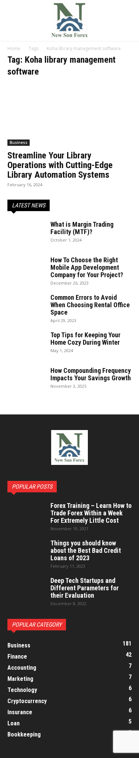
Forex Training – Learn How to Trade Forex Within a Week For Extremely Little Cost (91, 513)
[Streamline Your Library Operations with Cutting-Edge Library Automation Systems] (69, 115)
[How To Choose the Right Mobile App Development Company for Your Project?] (25, 269)
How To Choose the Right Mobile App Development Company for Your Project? (86, 267)
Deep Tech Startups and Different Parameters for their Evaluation (84, 588)
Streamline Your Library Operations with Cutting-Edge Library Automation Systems (60, 165)
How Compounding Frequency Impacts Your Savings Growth (90, 374)
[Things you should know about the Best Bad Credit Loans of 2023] (25, 552)
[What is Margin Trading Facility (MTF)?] (25, 234)
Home (13, 48)
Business (18, 142)
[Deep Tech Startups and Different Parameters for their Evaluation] (25, 590)
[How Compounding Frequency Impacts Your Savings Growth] (25, 380)
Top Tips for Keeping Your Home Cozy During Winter (85, 338)
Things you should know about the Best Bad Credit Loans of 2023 (85, 550)
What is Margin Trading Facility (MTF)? (81, 228)
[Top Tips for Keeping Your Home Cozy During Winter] (24, 343)
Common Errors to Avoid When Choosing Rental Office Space (90, 304)
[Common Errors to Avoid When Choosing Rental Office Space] (25, 307)
